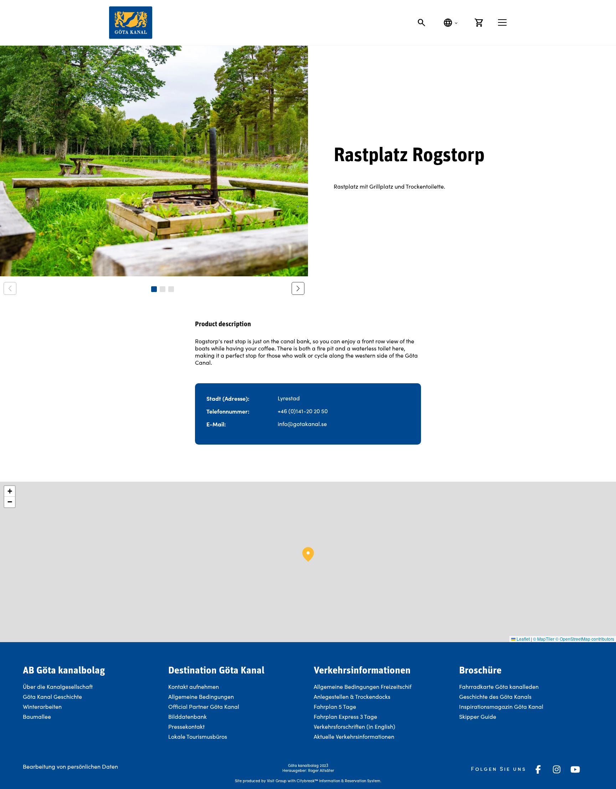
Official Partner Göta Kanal (203, 706)
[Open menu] (502, 22)
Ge (463, 696)
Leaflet (522, 639)
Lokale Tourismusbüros (197, 736)
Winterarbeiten (42, 706)
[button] (154, 289)
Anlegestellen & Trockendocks (352, 696)
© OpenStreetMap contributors (584, 639)
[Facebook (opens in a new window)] (538, 769)
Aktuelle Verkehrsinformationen (355, 736)
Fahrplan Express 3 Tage (345, 716)
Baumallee (37, 716)
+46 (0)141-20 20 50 (303, 411)
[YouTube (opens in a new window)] (575, 769)
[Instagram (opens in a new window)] (556, 769)
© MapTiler (543, 639)
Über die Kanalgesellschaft (58, 686)
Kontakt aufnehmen (193, 686)
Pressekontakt (186, 726)
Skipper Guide (477, 716)
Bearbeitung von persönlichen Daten (70, 766)
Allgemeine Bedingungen (201, 696)
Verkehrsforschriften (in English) (354, 726)
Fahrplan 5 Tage (335, 706)
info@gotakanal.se (302, 423)
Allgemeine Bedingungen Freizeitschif (362, 686)
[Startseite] (130, 22)
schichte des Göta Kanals (499, 696)
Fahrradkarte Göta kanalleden (499, 686)
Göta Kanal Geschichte (52, 696)
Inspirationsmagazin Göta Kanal (501, 706)
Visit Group (277, 780)
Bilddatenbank (187, 716)
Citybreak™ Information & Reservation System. (339, 780)
